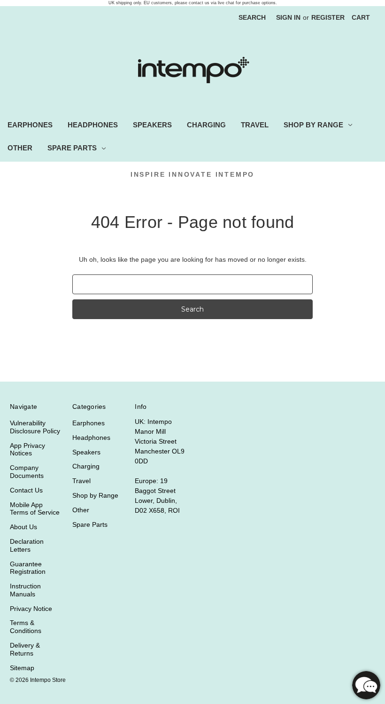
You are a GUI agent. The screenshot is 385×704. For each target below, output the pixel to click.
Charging (206, 125)
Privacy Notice (31, 608)
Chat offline (366, 685)
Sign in (288, 17)
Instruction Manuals (25, 590)
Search (252, 17)
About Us (23, 527)
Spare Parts (72, 148)
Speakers (152, 125)
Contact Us (26, 490)
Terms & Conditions (25, 626)
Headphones (93, 125)
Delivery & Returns (25, 649)
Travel (255, 125)
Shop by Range (313, 125)
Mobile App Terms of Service (35, 508)
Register (328, 17)
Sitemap (22, 668)
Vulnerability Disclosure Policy (35, 427)
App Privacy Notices (27, 449)
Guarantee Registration (28, 568)
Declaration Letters (27, 545)
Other (20, 148)
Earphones (30, 125)
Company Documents (27, 471)
